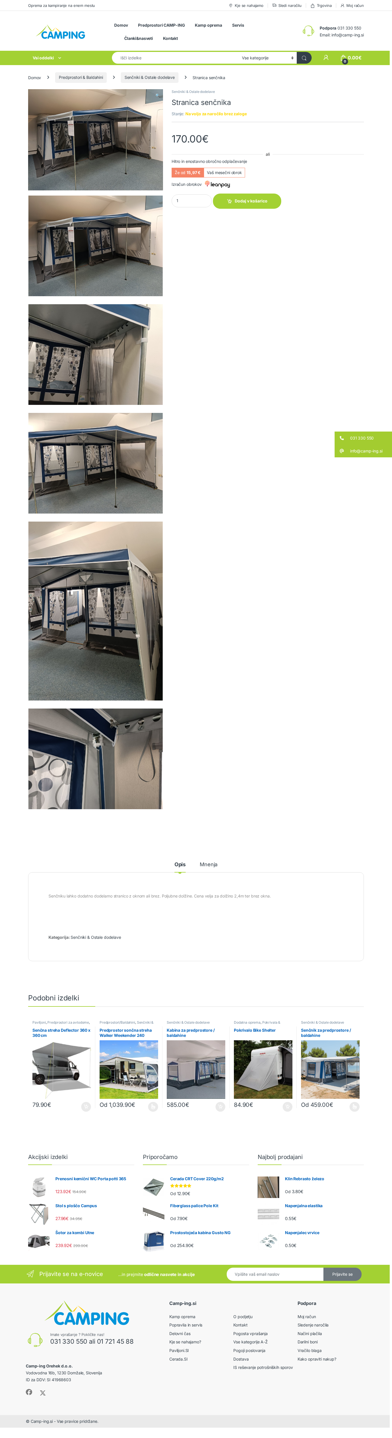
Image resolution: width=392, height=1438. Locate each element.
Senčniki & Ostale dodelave (150, 77)
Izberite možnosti (149, 1107)
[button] (157, 95)
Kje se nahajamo (249, 5)
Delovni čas (179, 1333)
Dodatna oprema (247, 1022)
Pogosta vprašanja (250, 1333)
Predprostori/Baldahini (117, 1022)
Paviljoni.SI (179, 1350)
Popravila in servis (185, 1324)
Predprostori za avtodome (68, 1022)
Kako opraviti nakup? (317, 1359)
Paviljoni (39, 1022)
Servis (238, 25)
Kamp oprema (208, 25)
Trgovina (324, 5)
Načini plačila (310, 1333)
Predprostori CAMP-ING (161, 25)
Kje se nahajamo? (185, 1341)
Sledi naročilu (290, 5)
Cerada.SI (178, 1359)
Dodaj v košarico (251, 200)
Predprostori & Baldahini (81, 77)
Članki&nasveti (138, 38)
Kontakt (170, 38)
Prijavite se (342, 1274)
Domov (121, 25)
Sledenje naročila (313, 1324)
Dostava (241, 1359)
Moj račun (355, 5)
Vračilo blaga (310, 1350)
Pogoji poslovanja (249, 1350)
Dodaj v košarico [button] (83, 1107)
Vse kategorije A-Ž (250, 1341)
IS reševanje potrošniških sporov (263, 1367)
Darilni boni (308, 1341)
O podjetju (243, 1316)
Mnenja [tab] (209, 864)
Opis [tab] (180, 864)
